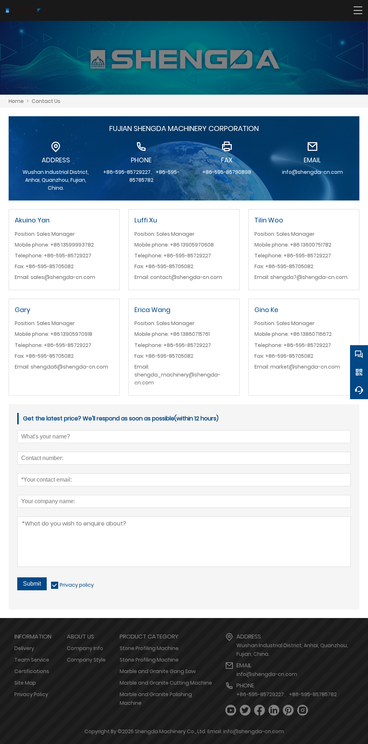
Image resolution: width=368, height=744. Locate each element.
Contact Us (46, 101)
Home (16, 101)
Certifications (31, 671)
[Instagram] (302, 710)
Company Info (85, 648)
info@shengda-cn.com (266, 674)
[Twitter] (245, 710)
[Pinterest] (288, 710)
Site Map (25, 682)
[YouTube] (230, 710)
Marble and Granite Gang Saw (158, 671)
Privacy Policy (31, 694)
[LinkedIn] (274, 710)
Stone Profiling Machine (149, 648)
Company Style (86, 659)
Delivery (24, 648)
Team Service (31, 659)
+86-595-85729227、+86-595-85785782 (286, 694)
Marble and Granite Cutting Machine (166, 682)
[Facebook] (259, 710)
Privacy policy (77, 585)
